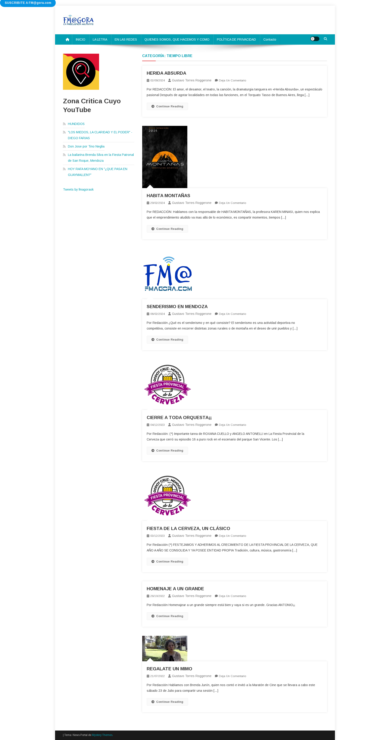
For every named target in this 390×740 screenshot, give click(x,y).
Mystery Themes (102, 735)
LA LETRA (100, 39)
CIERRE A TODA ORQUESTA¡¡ (179, 417)
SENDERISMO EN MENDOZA (177, 306)
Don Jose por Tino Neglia (86, 146)
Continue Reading (169, 106)
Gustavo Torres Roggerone (191, 80)
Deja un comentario (232, 80)
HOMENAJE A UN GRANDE (175, 588)
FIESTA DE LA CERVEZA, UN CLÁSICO (188, 528)
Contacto (269, 39)
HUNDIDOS (76, 124)
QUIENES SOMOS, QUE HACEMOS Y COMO (176, 39)
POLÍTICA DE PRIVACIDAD (236, 39)
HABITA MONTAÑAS (168, 195)
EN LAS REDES (126, 39)
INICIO (80, 39)
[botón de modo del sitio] (314, 39)
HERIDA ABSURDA (166, 73)
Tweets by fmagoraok (78, 189)
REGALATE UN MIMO (169, 668)
